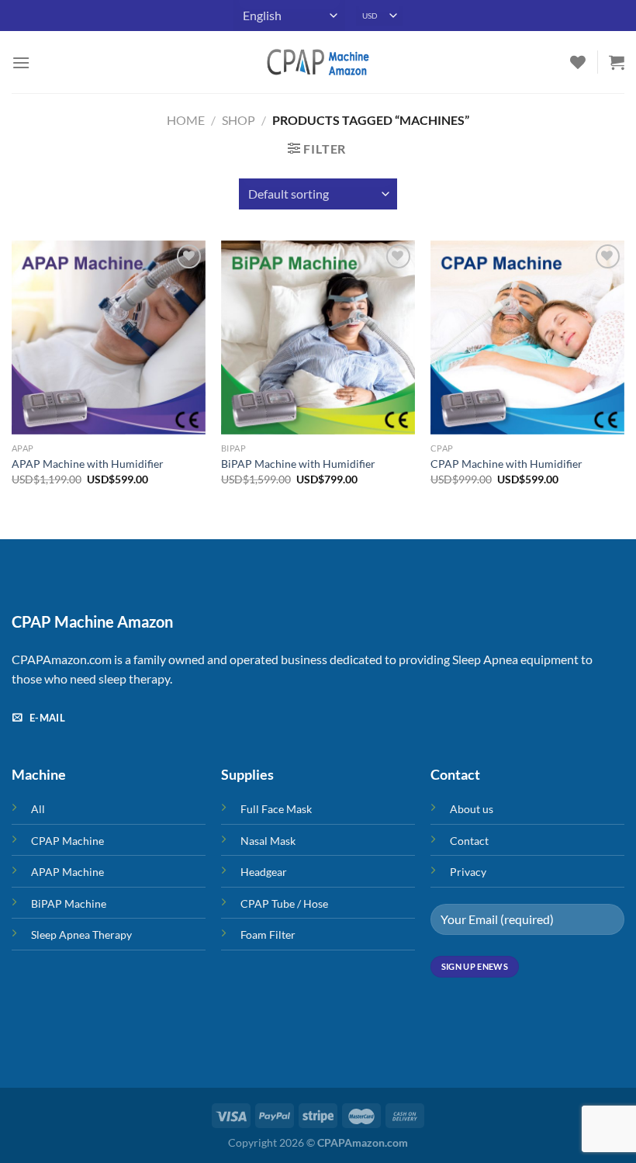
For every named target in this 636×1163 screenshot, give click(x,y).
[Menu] (21, 62)
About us (471, 808)
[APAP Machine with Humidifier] (109, 337)
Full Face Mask (276, 808)
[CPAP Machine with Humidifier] (527, 337)
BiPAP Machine (68, 903)
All (38, 808)
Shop (238, 119)
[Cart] (616, 62)
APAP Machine (67, 871)
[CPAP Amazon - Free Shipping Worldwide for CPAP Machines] (318, 62)
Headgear (263, 871)
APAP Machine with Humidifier (88, 463)
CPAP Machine (67, 840)
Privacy (468, 871)
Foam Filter (268, 934)
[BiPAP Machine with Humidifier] (318, 337)
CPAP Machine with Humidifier (506, 463)
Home (186, 119)
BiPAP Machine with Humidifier (298, 463)
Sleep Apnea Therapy (81, 934)
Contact (469, 840)
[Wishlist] (578, 62)
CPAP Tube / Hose (284, 903)
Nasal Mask (268, 840)
